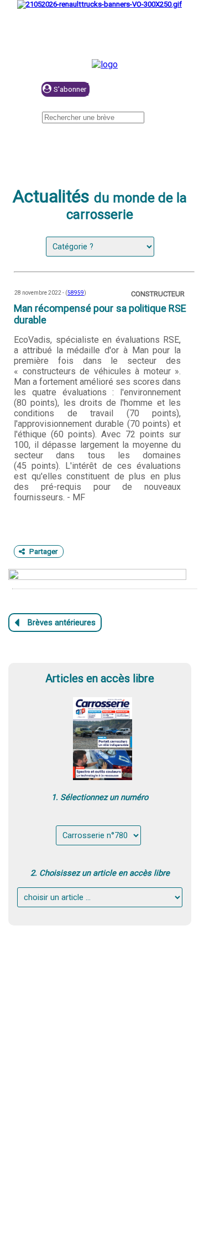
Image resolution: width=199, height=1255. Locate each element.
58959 (75, 293)
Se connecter (146, 90)
